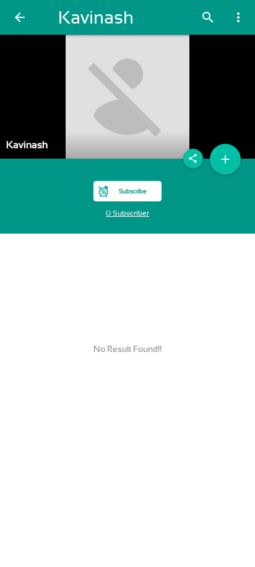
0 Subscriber (127, 213)
